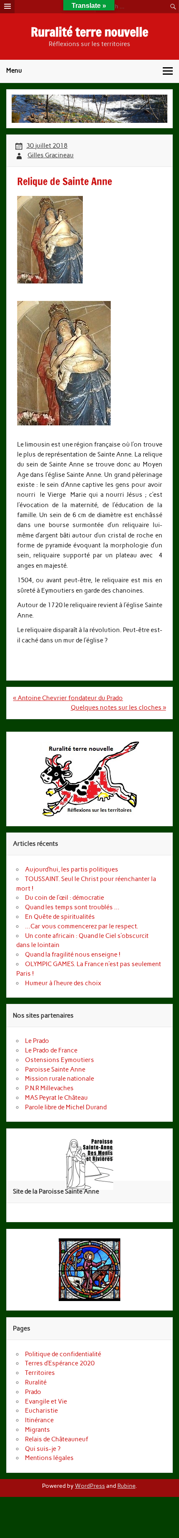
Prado (33, 1392)
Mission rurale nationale (59, 1078)
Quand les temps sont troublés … (72, 907)
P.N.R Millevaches (49, 1088)
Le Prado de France (51, 1050)
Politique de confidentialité (63, 1354)
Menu (14, 70)
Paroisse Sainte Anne (55, 1069)
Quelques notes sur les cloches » (118, 707)
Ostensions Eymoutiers (59, 1060)
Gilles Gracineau (50, 155)
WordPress (90, 1485)
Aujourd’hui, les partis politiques (71, 869)
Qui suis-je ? (42, 1449)
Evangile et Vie (46, 1401)
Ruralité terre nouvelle (89, 32)
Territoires (40, 1373)
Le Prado (37, 1041)
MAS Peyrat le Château (56, 1097)
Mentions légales (49, 1458)
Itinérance (39, 1420)
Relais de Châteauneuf (56, 1439)
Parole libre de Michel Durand (66, 1107)
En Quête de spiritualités (60, 916)
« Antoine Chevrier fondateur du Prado (68, 698)
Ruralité (36, 1382)
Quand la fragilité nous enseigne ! (73, 954)
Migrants (37, 1429)
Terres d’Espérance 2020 (59, 1363)
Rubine (126, 1485)
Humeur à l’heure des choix (63, 983)
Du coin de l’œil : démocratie (64, 897)
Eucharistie (41, 1410)
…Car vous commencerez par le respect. (81, 926)
